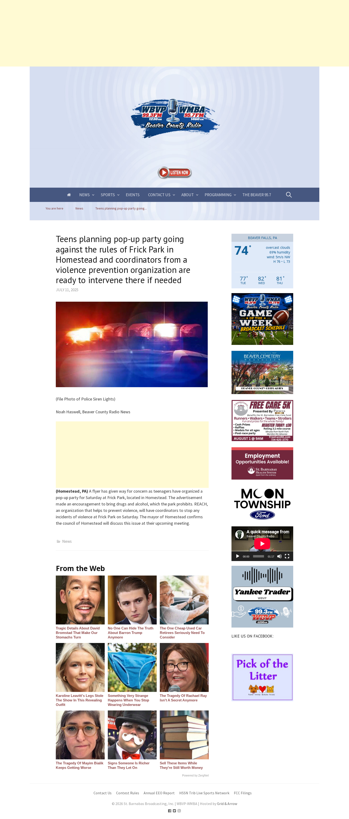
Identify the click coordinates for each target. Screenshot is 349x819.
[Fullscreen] (287, 556)
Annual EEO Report (159, 793)
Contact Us (159, 194)
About (187, 194)
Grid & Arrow (227, 803)
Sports (108, 194)
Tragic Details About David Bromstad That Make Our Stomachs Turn (78, 632)
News (84, 194)
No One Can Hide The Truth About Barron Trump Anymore (130, 632)
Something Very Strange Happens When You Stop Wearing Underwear (128, 700)
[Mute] (279, 556)
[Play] (237, 556)
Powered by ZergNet (195, 775)
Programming (218, 194)
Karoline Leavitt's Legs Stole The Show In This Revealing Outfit (79, 700)
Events (133, 194)
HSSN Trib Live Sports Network (204, 793)
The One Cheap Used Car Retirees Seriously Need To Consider (182, 632)
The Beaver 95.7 (256, 194)
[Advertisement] (142, 33)
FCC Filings (243, 793)
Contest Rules (127, 793)
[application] (262, 543)
